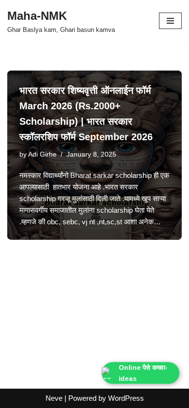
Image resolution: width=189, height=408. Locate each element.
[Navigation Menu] (170, 21)
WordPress (126, 398)
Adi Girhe (42, 154)
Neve (54, 398)
